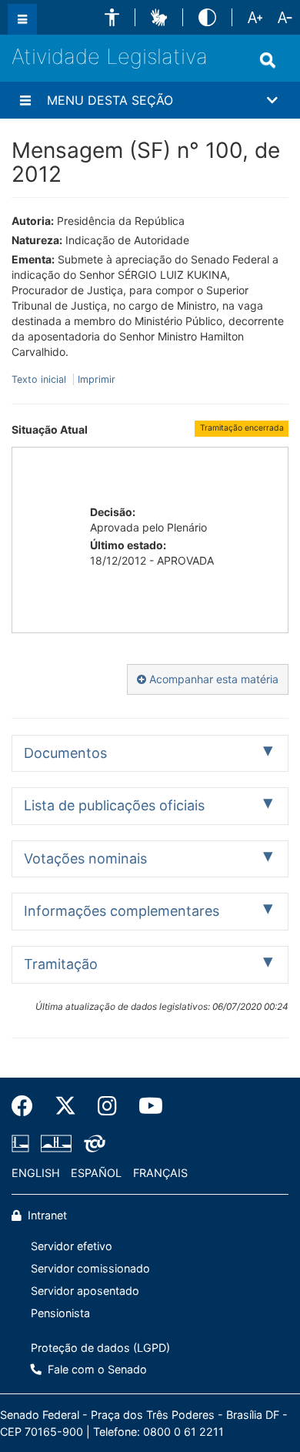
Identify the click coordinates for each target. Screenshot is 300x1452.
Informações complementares (121, 911)
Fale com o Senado (96, 1369)
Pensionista (60, 1313)
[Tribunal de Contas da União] (91, 1144)
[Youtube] (145, 1106)
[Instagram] (107, 1106)
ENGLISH (36, 1172)
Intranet (46, 1215)
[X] (65, 1106)
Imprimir (96, 379)
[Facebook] (28, 1106)
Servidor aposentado (85, 1290)
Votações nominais (85, 858)
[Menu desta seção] (25, 100)
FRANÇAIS (160, 1172)
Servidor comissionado (90, 1268)
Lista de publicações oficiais (114, 805)
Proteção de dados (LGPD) (100, 1347)
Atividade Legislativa (110, 56)
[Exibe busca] (267, 60)
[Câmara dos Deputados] (23, 1144)
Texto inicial (40, 379)
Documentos (65, 753)
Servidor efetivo (71, 1245)
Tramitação (61, 964)
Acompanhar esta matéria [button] (212, 679)
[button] (112, 17)
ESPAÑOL (96, 1172)
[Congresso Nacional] (56, 1144)
